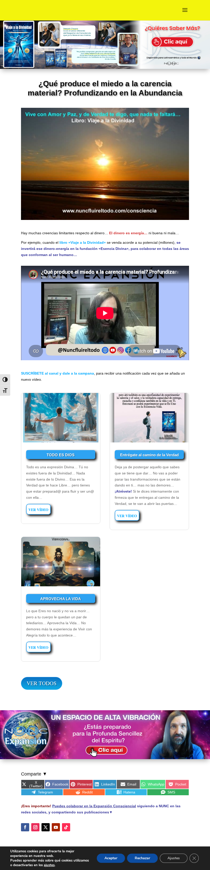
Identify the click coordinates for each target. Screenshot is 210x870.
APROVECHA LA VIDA (60, 599)
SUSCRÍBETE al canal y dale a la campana (57, 373)
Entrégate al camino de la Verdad (149, 455)
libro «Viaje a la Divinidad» (82, 242)
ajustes (49, 865)
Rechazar (142, 858)
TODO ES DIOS (61, 455)
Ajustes (173, 858)
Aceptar (110, 858)
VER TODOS (42, 683)
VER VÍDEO (38, 509)
